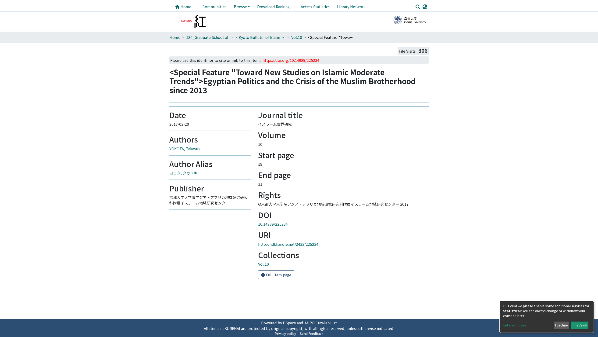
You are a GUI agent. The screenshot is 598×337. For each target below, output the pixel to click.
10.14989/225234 (273, 224)
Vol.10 (296, 37)
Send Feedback (311, 333)
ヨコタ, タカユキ (183, 173)
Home (185, 6)
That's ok (579, 325)
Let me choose (514, 325)
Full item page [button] (278, 275)
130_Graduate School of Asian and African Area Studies (209, 37)
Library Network (351, 6)
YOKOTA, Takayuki (185, 148)
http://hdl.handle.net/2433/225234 (288, 244)
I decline (561, 325)
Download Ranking (273, 6)
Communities (214, 6)
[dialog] (546, 316)
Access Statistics (315, 6)
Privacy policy (285, 333)
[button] (425, 6)
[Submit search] (418, 7)
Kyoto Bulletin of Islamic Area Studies (262, 37)
